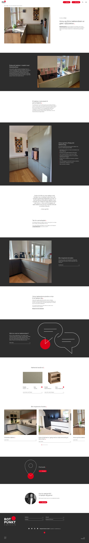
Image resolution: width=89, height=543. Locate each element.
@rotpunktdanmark (36, 226)
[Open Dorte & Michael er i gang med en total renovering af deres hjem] (55, 422)
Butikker (67, 2)
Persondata (83, 538)
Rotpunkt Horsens (63, 26)
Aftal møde (77, 2)
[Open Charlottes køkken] (20, 422)
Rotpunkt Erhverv (49, 519)
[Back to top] (44, 533)
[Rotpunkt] (16, 2)
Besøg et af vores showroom (38, 308)
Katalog (26, 519)
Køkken (7, 5)
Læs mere (6, 439)
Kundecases (61, 264)
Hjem (5, 5)
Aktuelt (47, 517)
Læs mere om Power (27, 392)
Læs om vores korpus (49, 392)
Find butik (44, 471)
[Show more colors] (41, 387)
